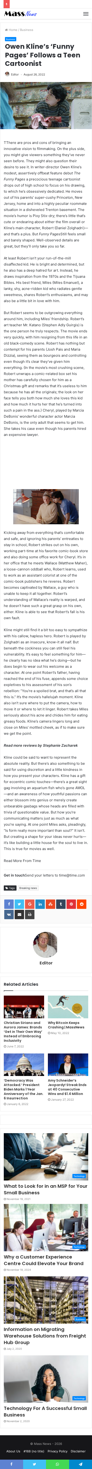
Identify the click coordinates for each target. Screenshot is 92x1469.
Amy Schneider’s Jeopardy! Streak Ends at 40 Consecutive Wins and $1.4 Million (67, 1087)
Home (12, 30)
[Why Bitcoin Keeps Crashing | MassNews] (68, 1007)
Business (26, 30)
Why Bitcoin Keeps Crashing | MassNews (66, 1025)
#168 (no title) (34, 1451)
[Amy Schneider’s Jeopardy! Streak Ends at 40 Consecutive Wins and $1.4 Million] (68, 1064)
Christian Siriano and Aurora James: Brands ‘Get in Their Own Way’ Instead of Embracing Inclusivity (23, 1031)
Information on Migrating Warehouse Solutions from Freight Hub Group (45, 1336)
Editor (15, 74)
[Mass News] (20, 14)
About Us (13, 1451)
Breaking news (28, 888)
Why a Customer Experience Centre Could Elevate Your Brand (44, 1260)
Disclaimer (78, 1451)
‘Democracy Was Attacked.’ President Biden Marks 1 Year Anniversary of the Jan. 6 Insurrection (23, 1089)
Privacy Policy (57, 1451)
